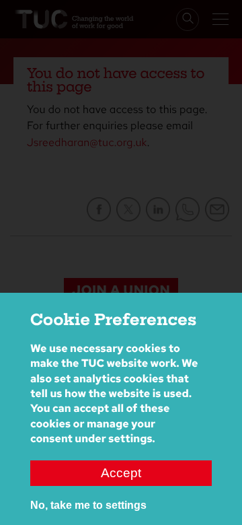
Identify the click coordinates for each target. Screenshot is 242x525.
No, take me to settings (88, 505)
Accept (121, 473)
